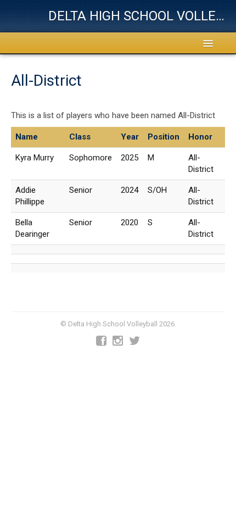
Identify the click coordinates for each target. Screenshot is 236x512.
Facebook (101, 341)
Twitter (134, 341)
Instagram (118, 341)
